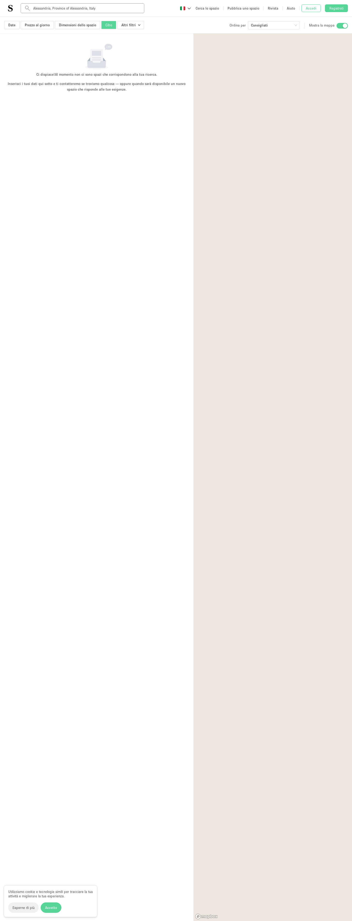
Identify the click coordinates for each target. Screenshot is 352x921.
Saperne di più (23, 908)
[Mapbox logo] (206, 916)
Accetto (51, 908)
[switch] (342, 26)
